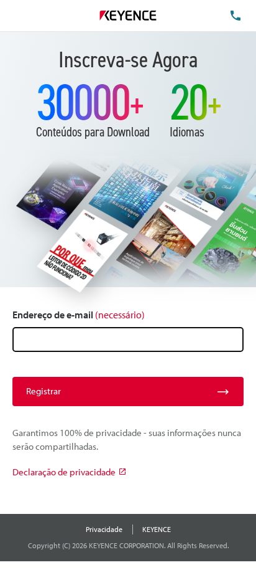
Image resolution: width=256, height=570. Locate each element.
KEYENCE (156, 529)
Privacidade (104, 529)
